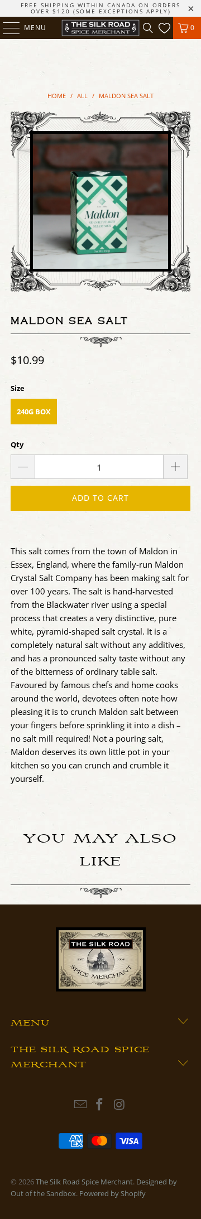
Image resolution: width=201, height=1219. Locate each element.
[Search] (148, 28)
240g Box (34, 412)
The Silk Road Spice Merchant (84, 1182)
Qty (17, 444)
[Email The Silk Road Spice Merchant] (80, 1105)
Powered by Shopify (112, 1193)
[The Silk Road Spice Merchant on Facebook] (100, 1105)
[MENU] (6, 28)
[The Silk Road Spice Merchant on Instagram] (119, 1105)
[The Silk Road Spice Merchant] (100, 28)
